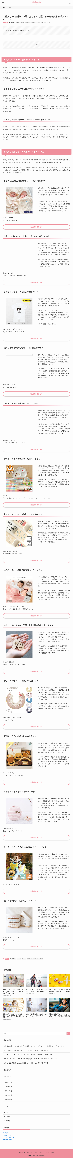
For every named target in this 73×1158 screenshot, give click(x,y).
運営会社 (21, 1152)
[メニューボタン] (3, 3)
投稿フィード (7, 1135)
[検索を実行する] (68, 1033)
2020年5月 (8, 1095)
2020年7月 (8, 1086)
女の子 (17, 22)
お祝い (6, 22)
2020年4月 (8, 1099)
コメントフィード (8, 1137)
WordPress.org (7, 1139)
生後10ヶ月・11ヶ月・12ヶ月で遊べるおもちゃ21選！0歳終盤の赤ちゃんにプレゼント (31, 1059)
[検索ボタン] (70, 3)
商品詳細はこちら (36, 227)
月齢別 (7, 1121)
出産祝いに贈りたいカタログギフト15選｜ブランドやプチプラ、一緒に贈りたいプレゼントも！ (34, 1046)
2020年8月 (8, 1082)
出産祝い (13, 22)
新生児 (22, 22)
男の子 (38, 22)
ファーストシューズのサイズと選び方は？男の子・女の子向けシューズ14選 (28, 1054)
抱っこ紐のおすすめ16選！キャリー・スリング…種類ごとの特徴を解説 (26, 1050)
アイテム (8, 1112)
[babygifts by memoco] (36, 3)
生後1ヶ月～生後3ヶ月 (30, 22)
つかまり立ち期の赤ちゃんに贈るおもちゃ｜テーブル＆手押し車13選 (26, 1063)
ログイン (6, 1133)
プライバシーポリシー (31, 1152)
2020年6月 (8, 1091)
